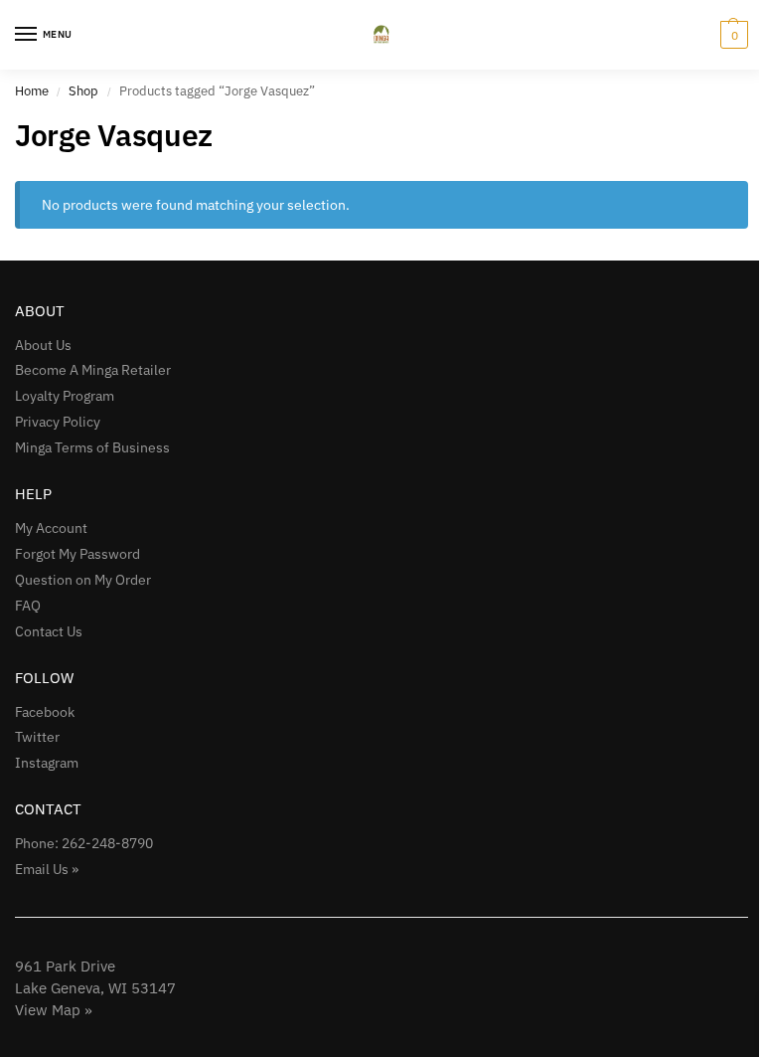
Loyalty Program (64, 396)
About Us (43, 345)
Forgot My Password (77, 554)
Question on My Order (83, 580)
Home (32, 91)
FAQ (28, 606)
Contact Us (48, 631)
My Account (51, 528)
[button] (731, 35)
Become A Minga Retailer (93, 370)
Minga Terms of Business (92, 447)
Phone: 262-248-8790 (84, 843)
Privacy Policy (57, 422)
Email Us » (46, 869)
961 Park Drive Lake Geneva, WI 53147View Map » (95, 988)
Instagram (46, 763)
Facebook (45, 712)
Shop (83, 91)
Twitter (37, 737)
